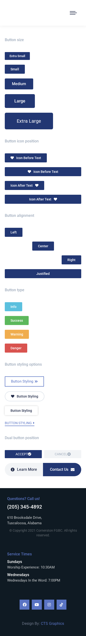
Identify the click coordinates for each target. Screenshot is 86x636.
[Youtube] (37, 605)
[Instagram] (49, 605)
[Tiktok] (62, 605)
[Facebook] (25, 605)
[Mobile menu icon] (73, 13)
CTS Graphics (52, 623)
